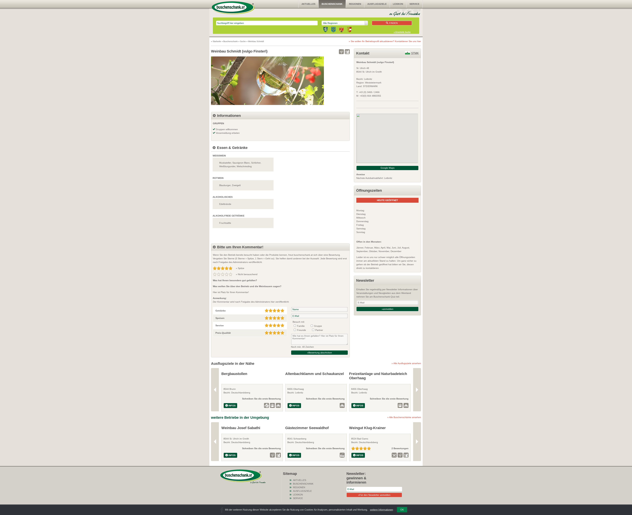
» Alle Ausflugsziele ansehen (406, 363)
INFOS (232, 405)
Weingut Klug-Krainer (367, 428)
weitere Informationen (381, 509)
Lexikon (398, 4)
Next (417, 389)
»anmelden (387, 309)
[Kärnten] (349, 30)
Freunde (301, 330)
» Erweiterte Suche (402, 32)
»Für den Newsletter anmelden (374, 495)
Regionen (355, 4)
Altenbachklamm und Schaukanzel (314, 374)
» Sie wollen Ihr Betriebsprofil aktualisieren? (385, 41)
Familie (301, 326)
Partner (319, 330)
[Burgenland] (341, 30)
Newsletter (365, 280)
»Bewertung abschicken (319, 352)
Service (414, 4)
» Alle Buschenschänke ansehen (404, 417)
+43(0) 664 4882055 (370, 95)
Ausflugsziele (377, 4)
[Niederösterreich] (333, 30)
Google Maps (388, 168)
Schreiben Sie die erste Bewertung (261, 398)
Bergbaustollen (234, 374)
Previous (215, 389)
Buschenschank (332, 4)
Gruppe (318, 326)
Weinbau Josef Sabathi (240, 428)
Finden (393, 23)
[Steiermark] (325, 30)
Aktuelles (308, 4)
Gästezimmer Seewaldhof (307, 428)
